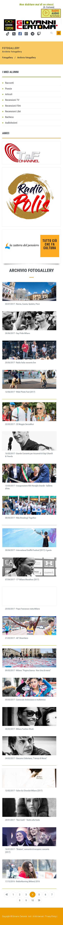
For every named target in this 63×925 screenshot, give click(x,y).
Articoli (8, 94)
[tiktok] (7, 34)
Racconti (9, 82)
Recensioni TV (12, 99)
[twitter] (14, 34)
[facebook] (20, 34)
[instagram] (26, 34)
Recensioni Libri (13, 111)
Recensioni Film (13, 105)
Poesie (8, 88)
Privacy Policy (50, 916)
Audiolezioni (11, 122)
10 (32, 900)
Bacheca (9, 117)
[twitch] (39, 34)
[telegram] (32, 34)
